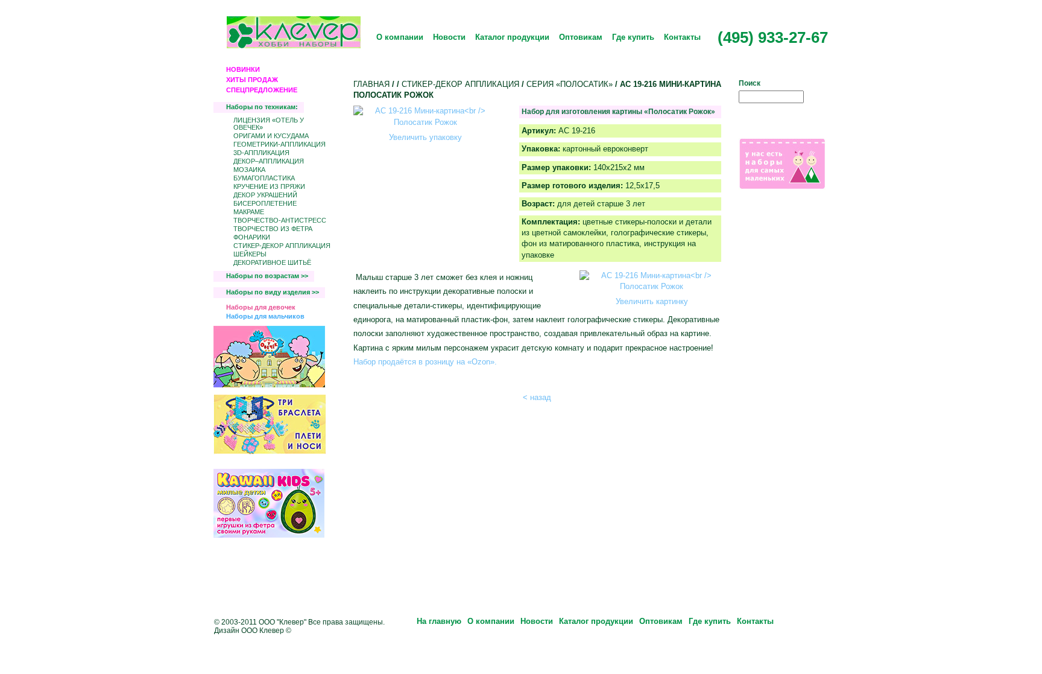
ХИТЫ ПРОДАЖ (252, 79)
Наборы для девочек (260, 307)
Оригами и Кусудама (271, 135)
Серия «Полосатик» (569, 84)
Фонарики (251, 237)
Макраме (248, 211)
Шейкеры (250, 254)
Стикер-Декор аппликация (281, 245)
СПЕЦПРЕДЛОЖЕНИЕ (261, 90)
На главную (439, 621)
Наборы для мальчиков (265, 316)
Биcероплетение (265, 203)
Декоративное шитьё (272, 262)
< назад (537, 397)
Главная (371, 84)
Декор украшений (265, 195)
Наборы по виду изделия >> (272, 292)
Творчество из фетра (272, 228)
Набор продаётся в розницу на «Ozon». (425, 361)
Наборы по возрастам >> (267, 275)
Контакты (682, 37)
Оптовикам (580, 37)
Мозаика (249, 169)
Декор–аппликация (268, 161)
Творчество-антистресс (279, 220)
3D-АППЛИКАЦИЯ (261, 152)
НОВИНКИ (243, 69)
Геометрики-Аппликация (279, 144)
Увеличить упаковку (425, 137)
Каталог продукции (512, 37)
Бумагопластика (264, 178)
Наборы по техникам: (262, 106)
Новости (449, 37)
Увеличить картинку (652, 301)
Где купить (633, 37)
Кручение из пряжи (269, 186)
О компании (399, 37)
